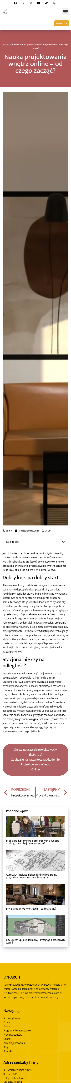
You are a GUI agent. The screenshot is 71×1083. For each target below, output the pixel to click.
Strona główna (10, 45)
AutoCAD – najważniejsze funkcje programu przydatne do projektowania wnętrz (31, 876)
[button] (65, 11)
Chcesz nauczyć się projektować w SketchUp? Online (35, 759)
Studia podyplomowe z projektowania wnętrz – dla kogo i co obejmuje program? (33, 842)
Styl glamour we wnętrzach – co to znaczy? (31, 908)
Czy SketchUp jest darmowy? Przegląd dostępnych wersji (35, 941)
